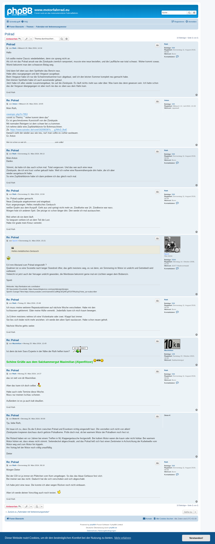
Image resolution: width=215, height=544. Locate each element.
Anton (166, 100)
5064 (174, 260)
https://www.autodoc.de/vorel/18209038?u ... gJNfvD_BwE (38, 129)
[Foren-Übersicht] (20, 11)
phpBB (92, 525)
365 (173, 104)
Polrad (9, 34)
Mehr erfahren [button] (122, 537)
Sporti (166, 254)
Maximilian (168, 350)
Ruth (166, 44)
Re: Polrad (12, 100)
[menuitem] (24, 22)
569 (173, 48)
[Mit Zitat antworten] (157, 45)
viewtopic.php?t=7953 (17, 114)
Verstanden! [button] (196, 538)
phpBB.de (113, 528)
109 (173, 354)
